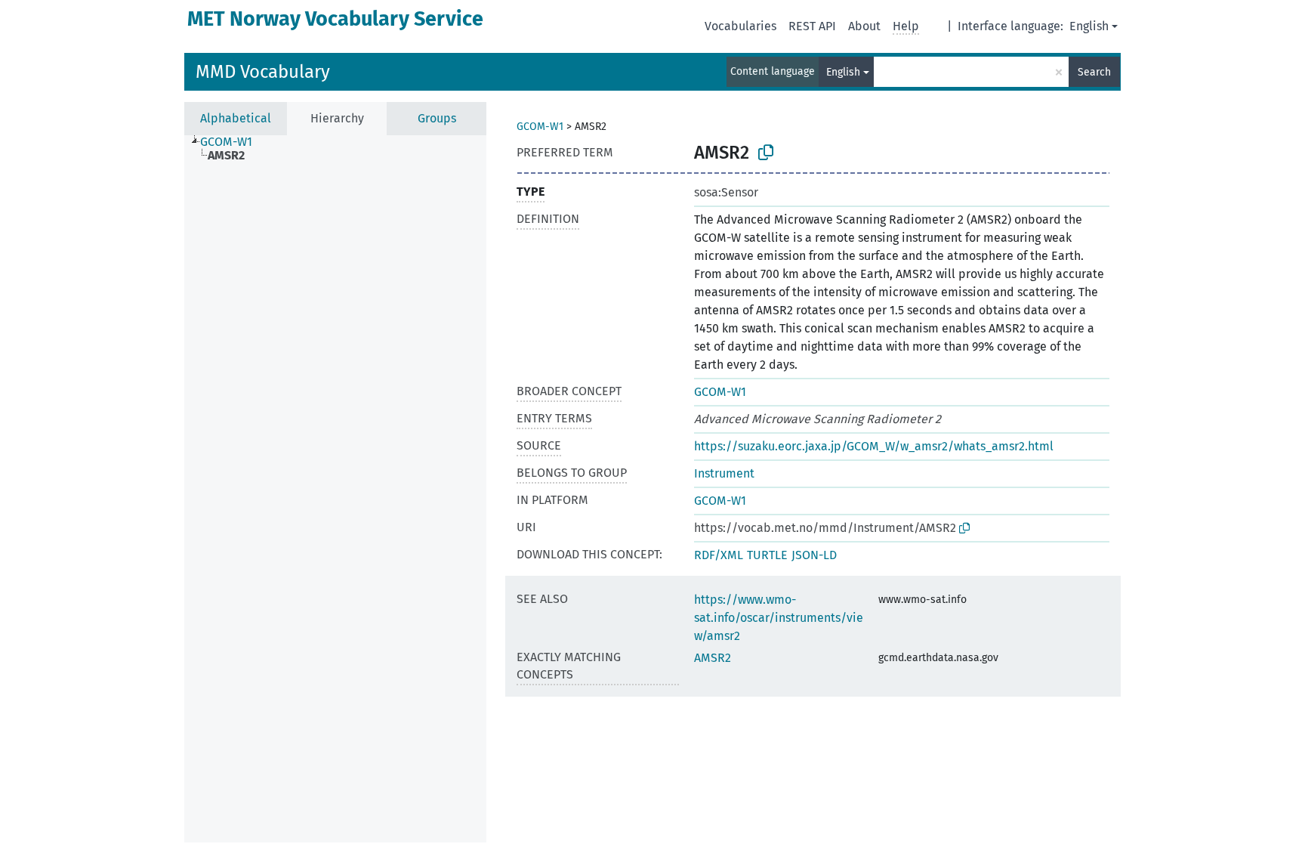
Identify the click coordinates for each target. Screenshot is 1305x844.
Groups (437, 118)
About (864, 26)
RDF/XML (718, 555)
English (1089, 26)
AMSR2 (712, 658)
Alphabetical (235, 118)
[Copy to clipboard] (765, 152)
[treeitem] (232, 142)
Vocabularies (740, 26)
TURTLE (767, 555)
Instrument (724, 473)
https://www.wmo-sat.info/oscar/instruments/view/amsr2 (778, 617)
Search (1094, 72)
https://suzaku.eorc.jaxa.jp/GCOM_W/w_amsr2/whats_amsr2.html (874, 446)
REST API (812, 26)
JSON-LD (814, 555)
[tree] (335, 488)
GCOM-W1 (540, 126)
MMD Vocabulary (263, 71)
